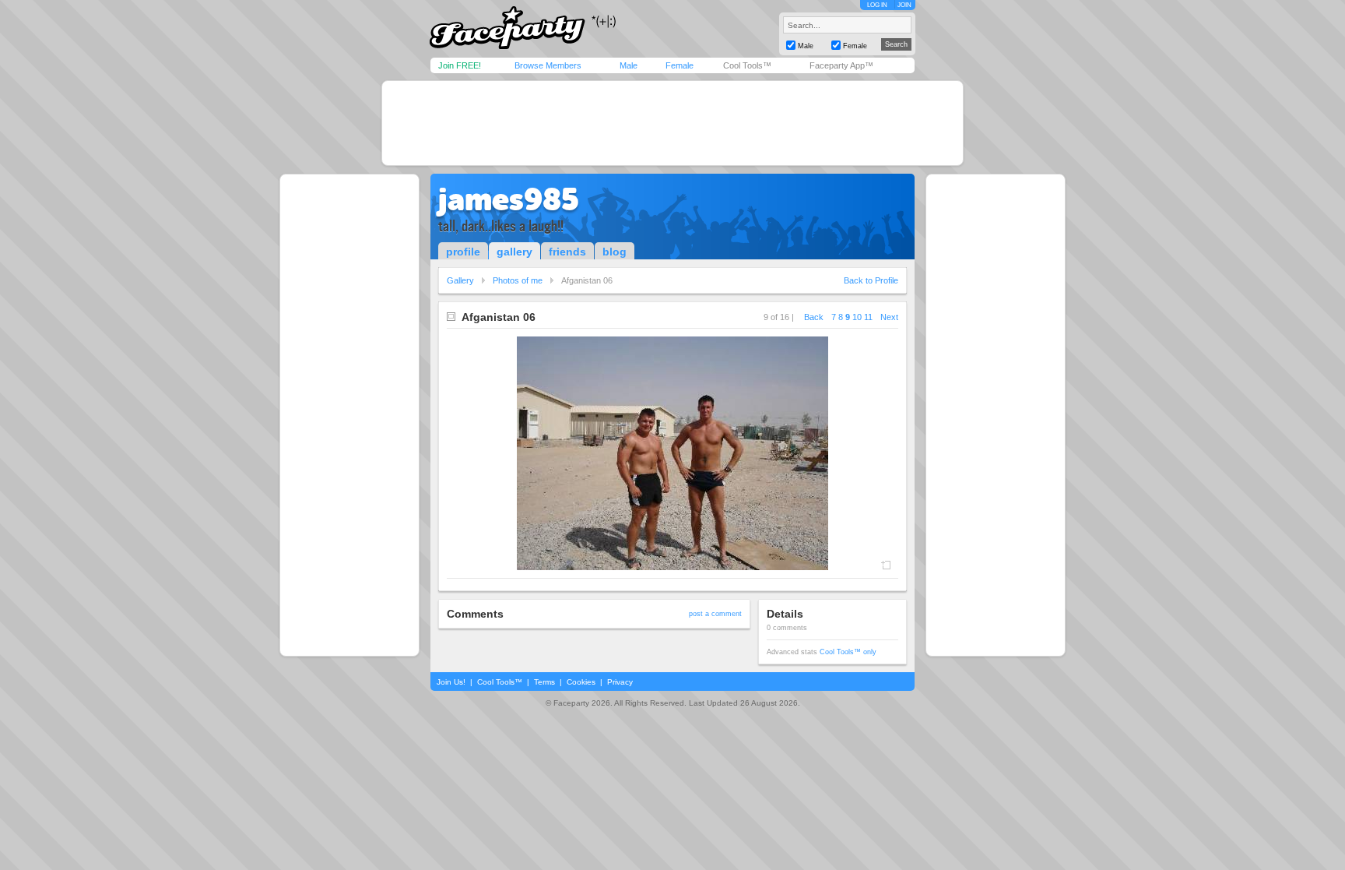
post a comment (715, 614)
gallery (514, 251)
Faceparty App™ (841, 65)
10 (857, 317)
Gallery (460, 280)
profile (463, 251)
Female (679, 65)
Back (814, 317)
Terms (544, 682)
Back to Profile (871, 280)
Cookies (581, 682)
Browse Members (547, 65)
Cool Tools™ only (848, 652)
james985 (508, 199)
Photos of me (518, 280)
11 (868, 317)
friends (567, 251)
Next (889, 317)
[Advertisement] (672, 123)
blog (614, 251)
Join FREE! (459, 65)
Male (628, 65)
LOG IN (877, 5)
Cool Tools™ (747, 65)
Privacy (620, 682)
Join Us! (451, 682)
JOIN (904, 5)
